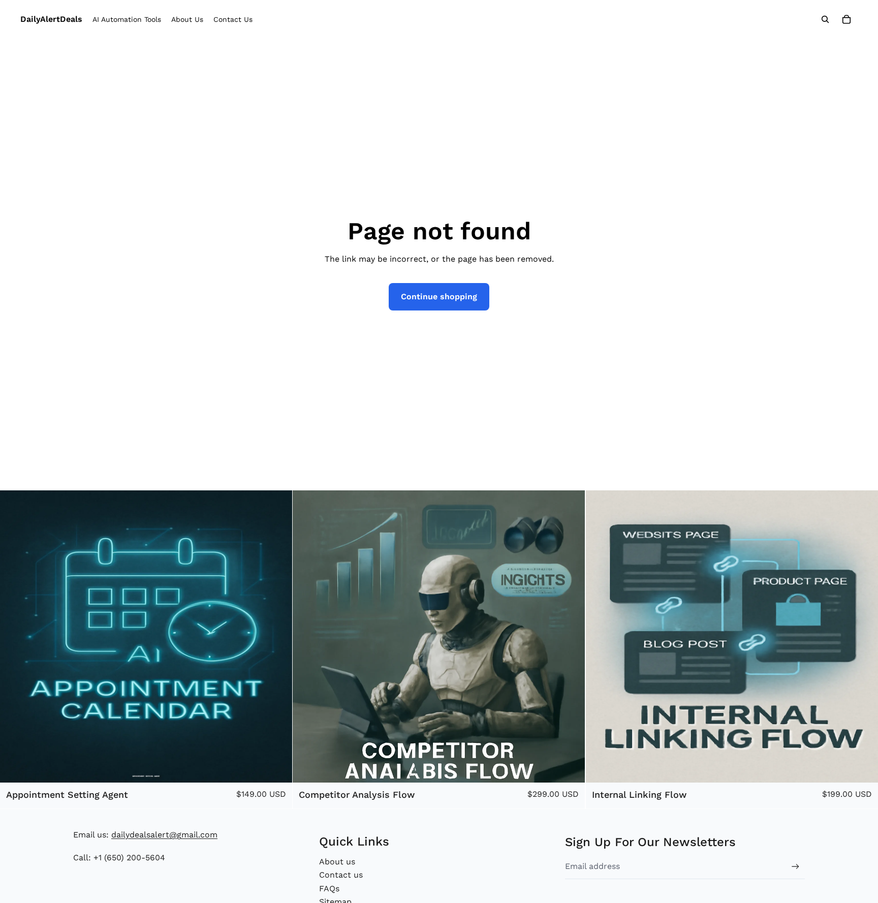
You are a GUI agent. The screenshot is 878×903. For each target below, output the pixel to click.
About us (337, 861)
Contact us (341, 875)
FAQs (329, 888)
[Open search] (825, 19)
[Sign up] (795, 866)
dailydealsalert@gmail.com (164, 834)
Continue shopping (439, 296)
